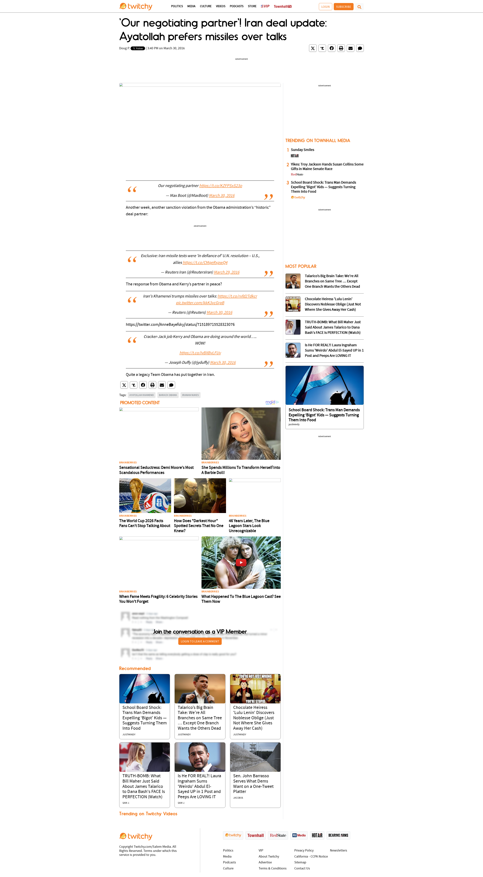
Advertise (265, 862)
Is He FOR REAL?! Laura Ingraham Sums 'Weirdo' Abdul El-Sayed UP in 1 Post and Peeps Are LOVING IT (199, 786)
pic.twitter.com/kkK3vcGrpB (200, 303)
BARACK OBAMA (168, 395)
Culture (206, 6)
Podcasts (236, 6)
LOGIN (325, 6)
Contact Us (302, 868)
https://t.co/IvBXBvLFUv (200, 353)
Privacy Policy (304, 850)
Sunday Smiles (302, 150)
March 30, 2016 (222, 196)
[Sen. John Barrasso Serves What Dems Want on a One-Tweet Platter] (255, 757)
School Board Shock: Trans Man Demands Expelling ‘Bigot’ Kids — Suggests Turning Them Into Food (144, 718)
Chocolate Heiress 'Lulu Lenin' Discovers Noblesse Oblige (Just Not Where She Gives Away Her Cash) (253, 718)
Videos (220, 6)
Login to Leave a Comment (200, 641)
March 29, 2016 (226, 272)
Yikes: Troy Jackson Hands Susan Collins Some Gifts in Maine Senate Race (327, 167)
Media (191, 6)
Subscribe (343, 6)
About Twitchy (269, 856)
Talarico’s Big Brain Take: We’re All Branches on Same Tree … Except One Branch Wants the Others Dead (200, 718)
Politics (177, 6)
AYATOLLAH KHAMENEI (141, 395)
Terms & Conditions (273, 868)
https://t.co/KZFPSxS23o (220, 186)
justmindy (128, 734)
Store (252, 6)
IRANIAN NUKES (190, 395)
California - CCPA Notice (311, 856)
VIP (261, 850)
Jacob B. (238, 798)
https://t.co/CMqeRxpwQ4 (205, 263)
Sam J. (126, 803)
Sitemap (300, 862)
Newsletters (338, 850)
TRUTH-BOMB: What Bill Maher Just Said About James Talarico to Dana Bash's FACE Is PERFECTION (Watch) (143, 786)
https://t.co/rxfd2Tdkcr (237, 296)
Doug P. (124, 48)
